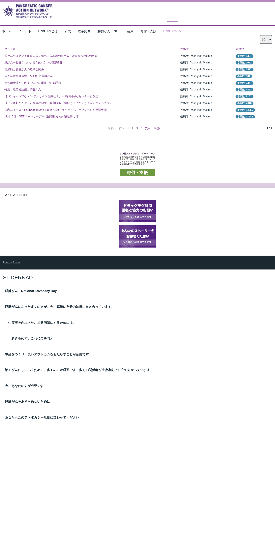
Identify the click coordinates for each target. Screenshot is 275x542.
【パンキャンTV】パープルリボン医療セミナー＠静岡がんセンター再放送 (51, 96)
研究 (67, 31)
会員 (130, 31)
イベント (25, 31)
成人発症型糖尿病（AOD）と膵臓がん (28, 76)
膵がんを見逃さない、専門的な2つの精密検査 (33, 62)
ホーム (7, 31)
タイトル (10, 49)
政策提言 (84, 31)
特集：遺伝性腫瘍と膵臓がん (22, 89)
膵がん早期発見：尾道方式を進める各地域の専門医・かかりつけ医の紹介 (50, 55)
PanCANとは (48, 31)
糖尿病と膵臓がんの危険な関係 (24, 69)
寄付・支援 (148, 31)
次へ (148, 128)
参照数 (240, 49)
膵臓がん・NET (108, 31)
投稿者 (184, 49)
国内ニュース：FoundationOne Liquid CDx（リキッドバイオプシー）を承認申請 (55, 109)
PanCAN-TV (172, 31)
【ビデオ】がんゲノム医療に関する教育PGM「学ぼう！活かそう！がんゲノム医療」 (58, 103)
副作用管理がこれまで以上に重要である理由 (32, 82)
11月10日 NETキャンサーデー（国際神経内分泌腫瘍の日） (42, 116)
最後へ (158, 128)
